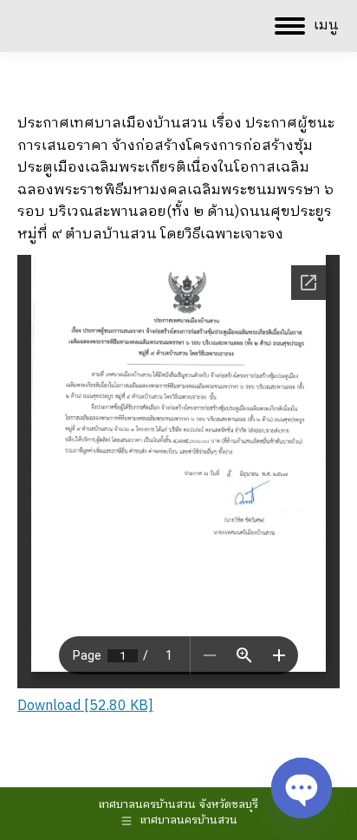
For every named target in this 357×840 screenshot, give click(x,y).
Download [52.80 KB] (85, 706)
